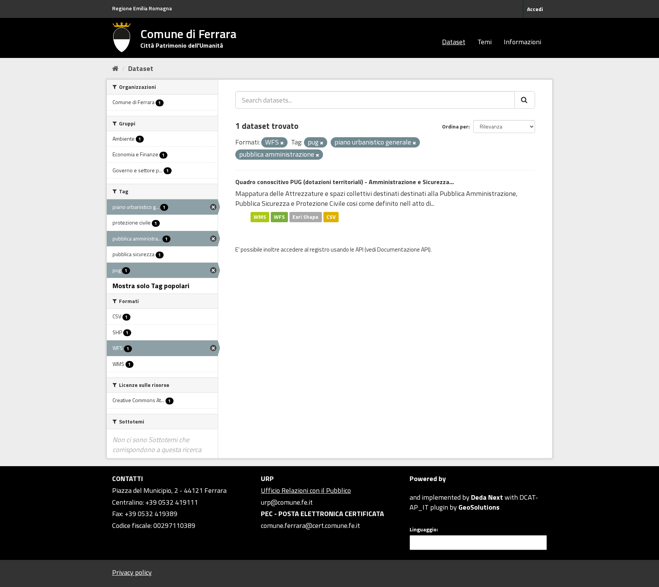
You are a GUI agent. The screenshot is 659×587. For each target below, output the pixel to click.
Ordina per (455, 126)
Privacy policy (132, 572)
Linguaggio (423, 529)
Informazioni (522, 42)
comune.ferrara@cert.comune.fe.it (310, 525)
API (359, 249)
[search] (524, 100)
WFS (279, 217)
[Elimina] (282, 143)
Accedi (535, 9)
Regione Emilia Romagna (142, 8)
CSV (331, 217)
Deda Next (487, 497)
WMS (260, 217)
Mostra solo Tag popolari (151, 286)
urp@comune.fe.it (287, 502)
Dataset (453, 42)
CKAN (423, 488)
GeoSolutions (479, 507)
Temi (484, 42)
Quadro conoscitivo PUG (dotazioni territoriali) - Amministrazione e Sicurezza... (344, 181)
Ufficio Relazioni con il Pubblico (306, 490)
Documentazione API (403, 249)
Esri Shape (305, 217)
